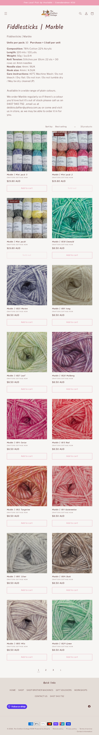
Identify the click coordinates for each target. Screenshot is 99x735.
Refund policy (58, 729)
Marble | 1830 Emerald (63, 242)
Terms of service (86, 729)
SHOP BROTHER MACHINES (40, 690)
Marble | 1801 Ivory (61, 308)
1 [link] (38, 670)
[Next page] (60, 670)
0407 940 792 (57, 696)
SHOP (21, 690)
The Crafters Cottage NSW (24, 729)
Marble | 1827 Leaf (16, 376)
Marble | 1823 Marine (17, 308)
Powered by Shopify (42, 729)
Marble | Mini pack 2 (62, 175)
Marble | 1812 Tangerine (18, 510)
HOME (13, 690)
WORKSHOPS (80, 690)
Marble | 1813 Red (60, 442)
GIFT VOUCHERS (64, 690)
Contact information (84, 731)
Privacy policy (71, 729)
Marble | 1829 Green (62, 643)
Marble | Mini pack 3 (17, 175)
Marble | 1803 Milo (16, 643)
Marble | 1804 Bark (61, 576)
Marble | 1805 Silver (16, 576)
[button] (6, 14)
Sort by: (49, 126)
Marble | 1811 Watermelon (64, 510)
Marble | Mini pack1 (16, 242)
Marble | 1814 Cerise (16, 442)
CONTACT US (41, 696)
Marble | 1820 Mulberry (63, 376)
